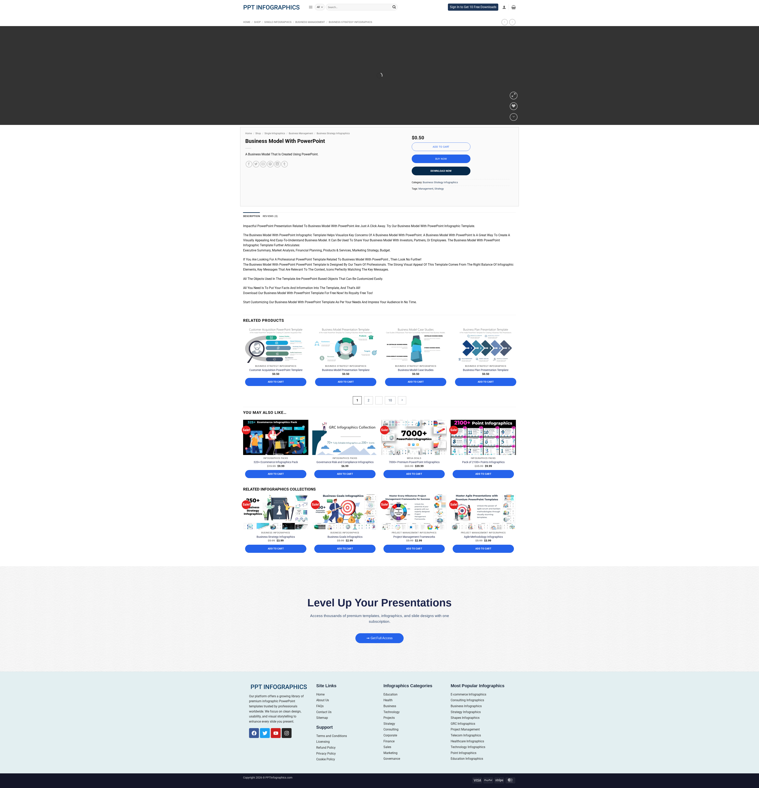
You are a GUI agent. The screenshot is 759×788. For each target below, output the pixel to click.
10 (390, 419)
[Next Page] (402, 419)
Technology (391, 730)
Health (388, 719)
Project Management (465, 748)
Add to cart (441, 155)
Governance (391, 777)
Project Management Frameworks (414, 555)
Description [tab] (251, 224)
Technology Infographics (468, 765)
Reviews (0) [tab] (270, 224)
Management (425, 196)
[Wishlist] (513, 114)
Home (246, 30)
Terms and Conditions (331, 754)
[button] (311, 15)
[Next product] (504, 30)
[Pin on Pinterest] (270, 172)
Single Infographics (278, 30)
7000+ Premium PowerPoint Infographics (414, 480)
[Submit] (394, 15)
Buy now (441, 167)
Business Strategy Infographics (350, 30)
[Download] (513, 125)
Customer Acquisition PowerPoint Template (275, 388)
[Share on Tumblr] (284, 172)
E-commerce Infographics (468, 713)
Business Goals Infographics (345, 555)
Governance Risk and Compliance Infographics (345, 480)
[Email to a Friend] (263, 172)
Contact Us (323, 730)
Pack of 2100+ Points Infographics (483, 480)
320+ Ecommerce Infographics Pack (276, 480)
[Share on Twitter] (256, 172)
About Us (322, 719)
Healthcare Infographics (467, 760)
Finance (389, 760)
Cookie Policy (325, 778)
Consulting (390, 748)
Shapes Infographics (465, 736)
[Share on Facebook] (249, 172)
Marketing (390, 771)
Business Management (310, 30)
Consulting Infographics (467, 719)
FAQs (320, 725)
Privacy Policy (326, 772)
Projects (389, 736)
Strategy (439, 196)
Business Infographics (466, 725)
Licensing (323, 760)
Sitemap (322, 736)
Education (390, 713)
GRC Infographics (463, 742)
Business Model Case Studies (415, 388)
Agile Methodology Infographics (483, 555)
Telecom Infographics (466, 754)
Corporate (390, 754)
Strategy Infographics (466, 730)
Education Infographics (467, 777)
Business (389, 725)
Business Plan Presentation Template (485, 388)
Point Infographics (463, 771)
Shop (257, 30)
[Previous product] (512, 30)
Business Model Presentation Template (345, 388)
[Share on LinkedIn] (277, 172)
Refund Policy (326, 766)
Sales (387, 765)
